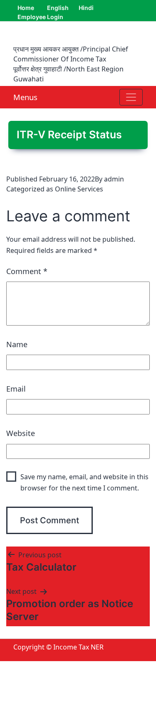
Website (20, 433)
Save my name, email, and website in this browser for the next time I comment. (84, 482)
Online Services (79, 189)
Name (16, 344)
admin (114, 179)
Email (16, 389)
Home (25, 7)
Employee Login (40, 16)
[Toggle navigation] (131, 97)
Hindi (86, 7)
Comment (26, 271)
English (58, 7)
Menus (25, 97)
